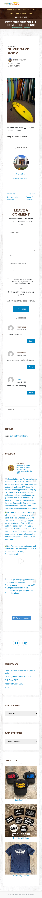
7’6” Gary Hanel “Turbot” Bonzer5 (18, 677)
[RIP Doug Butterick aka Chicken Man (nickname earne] (21, 527)
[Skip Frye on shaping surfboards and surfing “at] (21, 561)
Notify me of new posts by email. (22, 301)
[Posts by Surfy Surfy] (10, 59)
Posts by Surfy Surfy (20, 178)
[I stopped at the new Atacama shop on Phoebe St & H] (21, 494)
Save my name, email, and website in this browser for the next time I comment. (22, 281)
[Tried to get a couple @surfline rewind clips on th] (21, 595)
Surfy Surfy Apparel (21, 876)
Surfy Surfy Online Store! (17, 137)
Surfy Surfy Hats (21, 800)
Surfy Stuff (12, 46)
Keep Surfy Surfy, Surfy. (14, 684)
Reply (31, 341)
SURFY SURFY (11, 680)
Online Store (21, 17)
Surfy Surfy (20, 60)
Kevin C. (20, 380)
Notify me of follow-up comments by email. (21, 293)
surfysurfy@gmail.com (21, 13)
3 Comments (15, 66)
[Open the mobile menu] (36, 3)
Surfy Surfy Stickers (21, 838)
